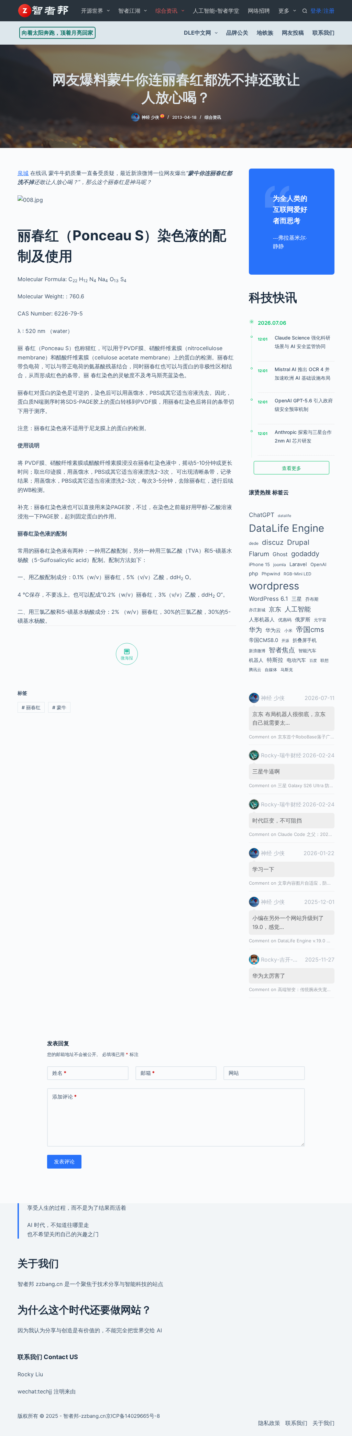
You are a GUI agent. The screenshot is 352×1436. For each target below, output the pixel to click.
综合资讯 (166, 10)
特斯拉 (275, 659)
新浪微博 (257, 650)
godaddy (305, 554)
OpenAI (318, 564)
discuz (273, 542)
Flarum (259, 554)
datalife (284, 516)
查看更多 (291, 468)
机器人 (256, 660)
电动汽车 (296, 660)
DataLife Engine (286, 528)
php (253, 574)
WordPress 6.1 (268, 598)
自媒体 (271, 669)
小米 (288, 630)
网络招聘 (259, 10)
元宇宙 (320, 619)
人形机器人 (262, 620)
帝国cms (310, 629)
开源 (285, 641)
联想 (324, 660)
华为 (255, 630)
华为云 (273, 630)
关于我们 (323, 1423)
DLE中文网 (197, 32)
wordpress (274, 586)
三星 (297, 599)
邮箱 (148, 1073)
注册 (328, 10)
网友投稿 (293, 32)
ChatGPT (261, 514)
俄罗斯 (302, 620)
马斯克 (286, 669)
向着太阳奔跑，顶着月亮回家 (57, 32)
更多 (283, 10)
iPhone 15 (259, 564)
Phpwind (271, 573)
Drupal (298, 542)
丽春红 (31, 707)
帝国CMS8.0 (263, 640)
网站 (234, 1073)
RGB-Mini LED (297, 573)
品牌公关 (237, 32)
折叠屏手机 (305, 640)
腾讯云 (255, 669)
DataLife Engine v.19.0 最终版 (309, 940)
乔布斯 (312, 599)
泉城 (23, 173)
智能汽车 (307, 650)
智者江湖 (129, 10)
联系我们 (323, 32)
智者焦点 (282, 650)
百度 (313, 660)
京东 (275, 609)
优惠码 (285, 619)
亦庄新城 (257, 609)
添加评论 (64, 1096)
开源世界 (92, 10)
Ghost (280, 554)
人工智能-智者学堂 (216, 10)
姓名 (59, 1073)
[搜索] (304, 11)
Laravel (298, 564)
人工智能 (298, 609)
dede (253, 543)
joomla (279, 564)
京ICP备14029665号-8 (133, 1416)
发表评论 (64, 1161)
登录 (315, 10)
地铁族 (265, 32)
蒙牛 (59, 707)
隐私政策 (269, 1423)
